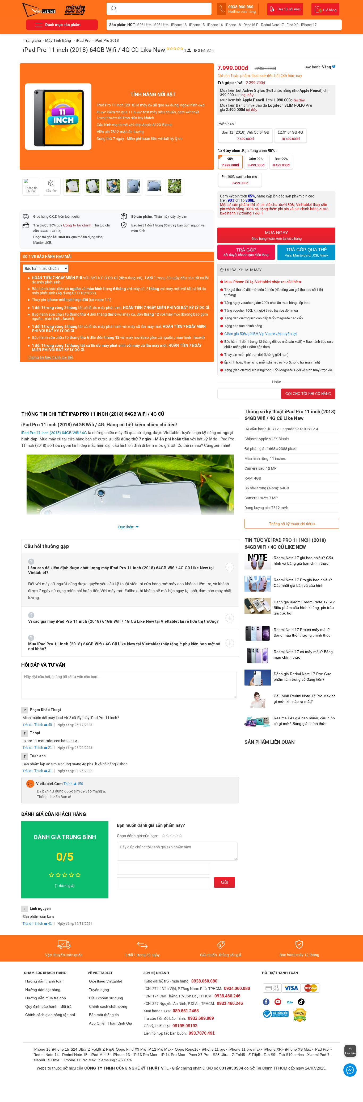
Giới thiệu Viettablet (105, 981)
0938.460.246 (227, 996)
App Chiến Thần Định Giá (110, 1023)
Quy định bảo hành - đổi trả (48, 1006)
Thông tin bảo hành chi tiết (50, 357)
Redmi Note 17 (272, 25)
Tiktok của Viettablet (302, 1001)
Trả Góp (246, 252)
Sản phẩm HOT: (122, 25)
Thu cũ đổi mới (288, 9)
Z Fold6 (94, 1049)
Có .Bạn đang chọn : (247, 150)
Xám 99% (256, 162)
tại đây (248, 95)
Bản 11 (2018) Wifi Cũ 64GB (245, 135)
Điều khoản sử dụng (106, 998)
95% (230, 162)
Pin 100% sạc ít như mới (240, 180)
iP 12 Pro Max (159, 1049)
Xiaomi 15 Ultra (46, 1060)
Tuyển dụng (99, 990)
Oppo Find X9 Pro (131, 1049)
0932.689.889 (201, 1018)
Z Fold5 (238, 1055)
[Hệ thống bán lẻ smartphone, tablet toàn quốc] (40, 9)
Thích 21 (43, 748)
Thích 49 (43, 725)
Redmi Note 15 (74, 1055)
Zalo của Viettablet (290, 1001)
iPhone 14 (215, 25)
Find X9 (292, 25)
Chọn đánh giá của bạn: (138, 835)
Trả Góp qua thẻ (306, 252)
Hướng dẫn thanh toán (44, 981)
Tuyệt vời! (180, 836)
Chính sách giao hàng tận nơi (50, 1015)
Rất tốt (176, 836)
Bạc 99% (281, 162)
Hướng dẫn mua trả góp (45, 998)
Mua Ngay (276, 235)
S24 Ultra (78, 1049)
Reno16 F (250, 25)
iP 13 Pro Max (145, 1055)
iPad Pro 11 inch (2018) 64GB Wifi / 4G (54, 433)
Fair (168, 836)
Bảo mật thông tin (104, 1015)
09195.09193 (184, 1025)
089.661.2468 (186, 1011)
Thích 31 (43, 771)
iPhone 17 (308, 25)
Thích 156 (73, 784)
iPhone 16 (179, 25)
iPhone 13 (121, 1055)
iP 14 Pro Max (173, 1055)
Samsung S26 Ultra (115, 1060)
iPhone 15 (197, 25)
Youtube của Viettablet (279, 1001)
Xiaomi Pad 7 (318, 1055)
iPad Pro (322, 1049)
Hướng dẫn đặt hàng (42, 990)
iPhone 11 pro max (244, 1049)
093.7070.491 (202, 1033)
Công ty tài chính (77, 225)
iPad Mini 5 (100, 1055)
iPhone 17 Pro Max (80, 1060)
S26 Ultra (144, 25)
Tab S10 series (291, 1055)
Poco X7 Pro (198, 1055)
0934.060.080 (237, 988)
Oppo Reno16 (187, 1049)
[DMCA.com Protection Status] (298, 1014)
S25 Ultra (161, 25)
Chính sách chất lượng (108, 1006)
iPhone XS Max (298, 1049)
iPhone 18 (233, 25)
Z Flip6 (108, 1049)
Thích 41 (43, 924)
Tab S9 (269, 1055)
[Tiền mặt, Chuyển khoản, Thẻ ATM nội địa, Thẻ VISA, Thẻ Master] (291, 987)
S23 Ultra (221, 1055)
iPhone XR (273, 1049)
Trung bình (172, 836)
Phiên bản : (226, 124)
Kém (163, 836)
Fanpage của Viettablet (267, 1001)
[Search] (114, 8)
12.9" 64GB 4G (290, 135)
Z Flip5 (254, 1055)
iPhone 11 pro (213, 1049)
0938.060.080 (242, 9)
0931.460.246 (230, 1003)
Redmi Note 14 (46, 1055)
